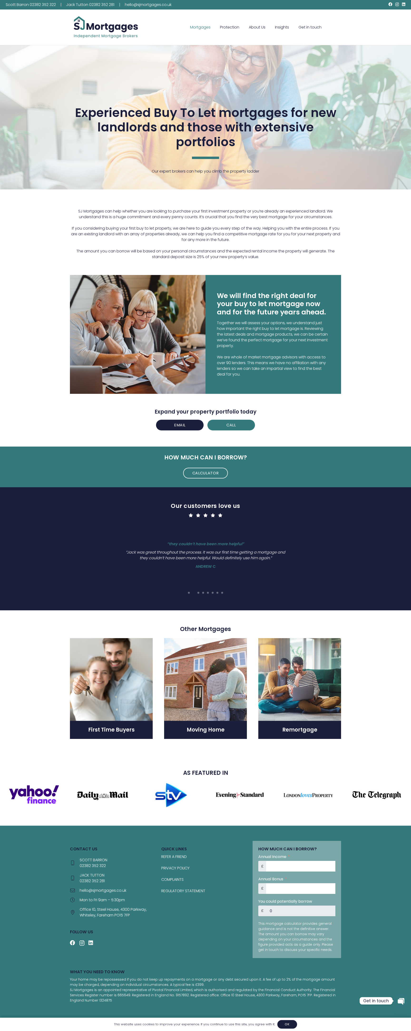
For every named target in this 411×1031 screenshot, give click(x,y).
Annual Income (272, 856)
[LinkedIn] (403, 4)
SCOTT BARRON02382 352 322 (93, 862)
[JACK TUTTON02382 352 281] (75, 878)
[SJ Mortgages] (105, 27)
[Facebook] (390, 4)
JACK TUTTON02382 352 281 (92, 878)
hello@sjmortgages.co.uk (103, 890)
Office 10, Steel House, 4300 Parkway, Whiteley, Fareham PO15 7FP (113, 912)
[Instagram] (397, 4)
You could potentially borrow (285, 901)
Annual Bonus (270, 879)
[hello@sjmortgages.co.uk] (75, 890)
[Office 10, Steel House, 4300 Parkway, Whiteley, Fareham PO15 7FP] (75, 912)
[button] (212, 27)
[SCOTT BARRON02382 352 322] (75, 863)
